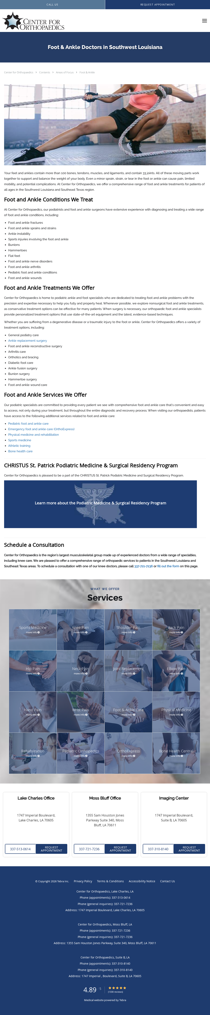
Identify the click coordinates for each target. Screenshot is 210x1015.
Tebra (122, 1000)
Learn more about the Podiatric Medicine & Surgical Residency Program (100, 503)
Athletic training (19, 446)
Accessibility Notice (142, 881)
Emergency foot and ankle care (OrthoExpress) (41, 429)
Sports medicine (19, 440)
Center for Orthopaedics (19, 72)
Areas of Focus (65, 72)
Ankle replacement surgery (27, 340)
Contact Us (167, 881)
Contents (45, 72)
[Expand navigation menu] (204, 21)
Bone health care (20, 451)
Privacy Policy (83, 881)
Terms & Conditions (110, 881)
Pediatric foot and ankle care (28, 423)
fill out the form (168, 566)
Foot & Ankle (87, 72)
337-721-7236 (143, 566)
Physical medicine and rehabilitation (33, 435)
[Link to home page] (32, 20)
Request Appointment (51, 848)
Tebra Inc (62, 881)
